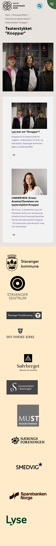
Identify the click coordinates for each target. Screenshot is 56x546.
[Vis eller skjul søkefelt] (39, 6)
